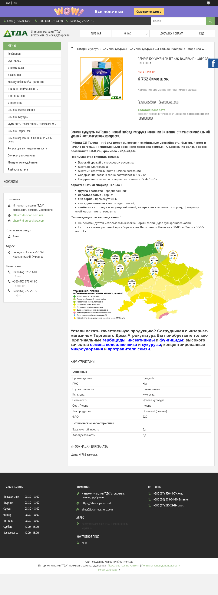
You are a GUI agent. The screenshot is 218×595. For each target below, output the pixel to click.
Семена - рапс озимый (21, 155)
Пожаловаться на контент (123, 565)
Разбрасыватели (18, 169)
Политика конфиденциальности (160, 565)
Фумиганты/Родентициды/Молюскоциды (32, 124)
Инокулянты (15, 103)
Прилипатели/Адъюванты (23, 89)
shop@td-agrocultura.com (28, 220)
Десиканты (14, 75)
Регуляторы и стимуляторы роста (27, 148)
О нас (127, 33)
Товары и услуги (88, 48)
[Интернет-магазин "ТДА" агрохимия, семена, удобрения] (15, 33)
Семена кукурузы (115, 48)
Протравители (16, 96)
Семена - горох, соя (19, 131)
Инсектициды (16, 68)
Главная (96, 33)
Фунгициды (15, 61)
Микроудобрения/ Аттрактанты (26, 82)
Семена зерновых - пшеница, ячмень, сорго (30, 139)
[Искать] (210, 21)
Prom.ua (128, 561)
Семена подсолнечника (22, 110)
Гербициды (14, 54)
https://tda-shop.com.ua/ (28, 215)
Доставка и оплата (172, 33)
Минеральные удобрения (22, 162)
